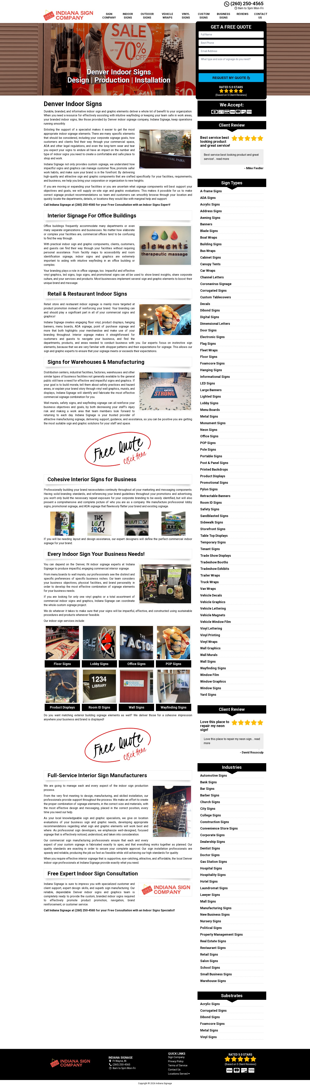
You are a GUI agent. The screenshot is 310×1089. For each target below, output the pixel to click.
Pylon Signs (209, 489)
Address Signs (211, 211)
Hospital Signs (211, 868)
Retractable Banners (215, 496)
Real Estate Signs (213, 941)
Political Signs (211, 928)
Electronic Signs (212, 337)
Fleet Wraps (209, 350)
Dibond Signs (210, 310)
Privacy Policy (176, 1061)
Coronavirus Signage (215, 284)
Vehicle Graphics (212, 602)
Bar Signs (207, 788)
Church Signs (210, 802)
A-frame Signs (211, 191)
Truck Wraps (209, 582)
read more (222, 159)
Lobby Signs (209, 403)
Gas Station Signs (213, 862)
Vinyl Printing (210, 635)
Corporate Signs (212, 835)
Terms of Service (177, 1065)
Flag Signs (208, 343)
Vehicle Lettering (213, 608)
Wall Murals (208, 655)
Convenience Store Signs (219, 828)
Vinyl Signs (186, 15)
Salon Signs (209, 961)
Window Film (209, 675)
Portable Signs (211, 456)
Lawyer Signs (210, 895)
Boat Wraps (208, 237)
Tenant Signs (210, 549)
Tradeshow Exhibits (214, 569)
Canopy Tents (210, 264)
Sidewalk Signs (211, 522)
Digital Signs (209, 317)
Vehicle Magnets (212, 615)
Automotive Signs (213, 775)
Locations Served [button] (178, 1073)
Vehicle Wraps (167, 15)
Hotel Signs (209, 881)
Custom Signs (204, 15)
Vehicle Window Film (215, 622)
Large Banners (211, 390)
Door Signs (208, 330)
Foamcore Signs (212, 363)
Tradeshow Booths (214, 562)
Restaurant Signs (213, 948)
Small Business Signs (216, 974)
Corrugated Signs (213, 290)
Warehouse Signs (213, 981)
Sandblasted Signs (214, 516)
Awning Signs (210, 218)
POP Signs (208, 443)
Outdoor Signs (147, 15)
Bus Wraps (207, 251)
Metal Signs (209, 416)
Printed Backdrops (214, 469)
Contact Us (260, 15)
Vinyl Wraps (208, 642)
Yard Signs (208, 694)
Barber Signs (209, 795)
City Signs (207, 808)
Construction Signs (214, 822)
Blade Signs (209, 231)
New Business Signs (215, 914)
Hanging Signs (211, 370)
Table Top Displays (214, 535)
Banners (206, 224)
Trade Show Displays (215, 555)
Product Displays (212, 476)
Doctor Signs (210, 855)
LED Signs (207, 383)
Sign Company (109, 15)
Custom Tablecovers (215, 297)
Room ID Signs (211, 502)
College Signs (210, 815)
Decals (205, 304)
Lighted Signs (210, 396)
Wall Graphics (210, 648)
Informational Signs (215, 377)
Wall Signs (208, 661)
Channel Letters (212, 277)
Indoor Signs (128, 15)
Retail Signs (209, 954)
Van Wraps (208, 589)
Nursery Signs (210, 921)
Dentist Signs (210, 848)
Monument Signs (213, 423)
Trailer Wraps (210, 575)
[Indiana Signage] (69, 1063)
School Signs (210, 967)
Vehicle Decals (211, 595)
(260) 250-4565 (246, 3)
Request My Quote (229, 77)
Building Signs (211, 244)
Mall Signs (208, 901)
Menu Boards (210, 410)
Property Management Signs (221, 934)
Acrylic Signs (210, 204)
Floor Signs (208, 357)
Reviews (242, 14)
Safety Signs (209, 509)
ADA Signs (208, 198)
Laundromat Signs (214, 888)
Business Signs (223, 15)
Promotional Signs (214, 482)
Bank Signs (208, 782)
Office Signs (209, 436)
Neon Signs (208, 430)
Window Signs (210, 688)
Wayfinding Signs (213, 668)
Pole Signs (208, 449)
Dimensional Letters (215, 323)
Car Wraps (207, 270)
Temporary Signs (213, 542)
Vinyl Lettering (211, 628)
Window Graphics (213, 681)
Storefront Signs (212, 529)
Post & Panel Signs (214, 463)
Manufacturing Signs (215, 908)
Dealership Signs (212, 842)
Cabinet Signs (210, 257)
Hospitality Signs (213, 875)
